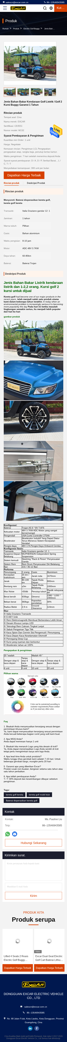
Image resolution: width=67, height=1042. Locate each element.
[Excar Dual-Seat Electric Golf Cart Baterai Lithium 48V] (49, 941)
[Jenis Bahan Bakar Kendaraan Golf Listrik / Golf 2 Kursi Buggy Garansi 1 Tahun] (30, 63)
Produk (16, 29)
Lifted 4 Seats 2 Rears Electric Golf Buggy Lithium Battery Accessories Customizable (16, 958)
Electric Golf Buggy (32, 29)
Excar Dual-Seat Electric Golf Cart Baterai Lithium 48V (48, 958)
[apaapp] (7, 834)
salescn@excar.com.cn (17, 2)
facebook (36, 1028)
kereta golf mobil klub (39, 794)
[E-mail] (15, 834)
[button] (54, 92)
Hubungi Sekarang (33, 843)
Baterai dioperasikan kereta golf (21, 800)
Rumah (5, 29)
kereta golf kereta (14, 794)
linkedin (30, 1028)
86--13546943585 (55, 2)
